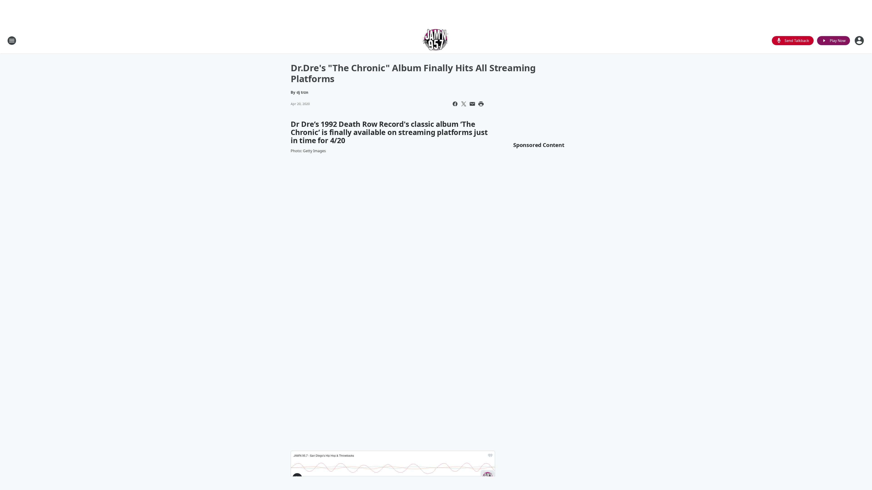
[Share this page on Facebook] (455, 104)
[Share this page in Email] (472, 104)
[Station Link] (436, 40)
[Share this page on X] (464, 104)
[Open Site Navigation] (11, 40)
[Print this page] (481, 104)
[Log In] (860, 40)
